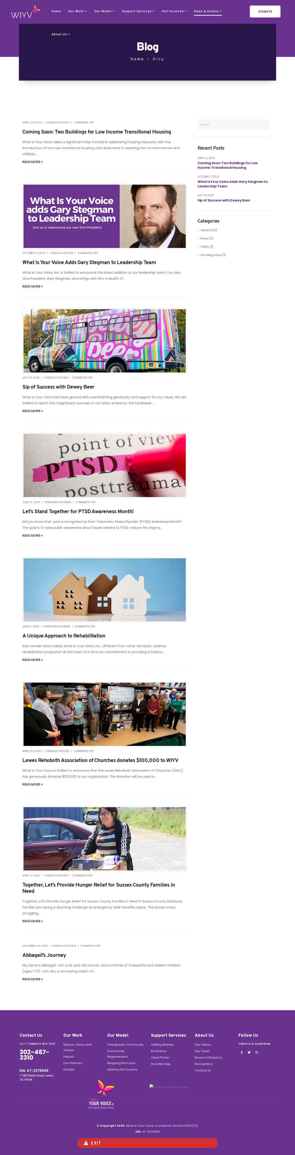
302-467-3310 (34, 1054)
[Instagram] (256, 1052)
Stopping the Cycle (121, 1063)
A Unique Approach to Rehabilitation (63, 636)
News (204, 238)
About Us (59, 34)
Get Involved (173, 11)
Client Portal (160, 1057)
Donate (68, 1069)
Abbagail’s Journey (44, 955)
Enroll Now (158, 1051)
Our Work (76, 11)
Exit (96, 1143)
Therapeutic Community (125, 1045)
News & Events (206, 11)
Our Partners (72, 1063)
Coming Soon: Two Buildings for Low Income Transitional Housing (96, 132)
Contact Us (203, 1070)
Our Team (202, 1051)
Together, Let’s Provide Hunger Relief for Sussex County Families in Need (98, 888)
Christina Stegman (57, 502)
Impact (68, 1057)
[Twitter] (249, 1052)
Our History (203, 1045)
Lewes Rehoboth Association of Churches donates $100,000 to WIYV (100, 760)
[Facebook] (242, 1052)
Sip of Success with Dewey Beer (58, 387)
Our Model (103, 11)
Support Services (136, 11)
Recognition (204, 1064)
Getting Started (162, 1045)
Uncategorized (211, 255)
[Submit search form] (263, 124)
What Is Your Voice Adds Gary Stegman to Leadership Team (89, 262)
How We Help (161, 1064)
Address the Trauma (122, 1069)
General (206, 230)
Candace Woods (57, 122)
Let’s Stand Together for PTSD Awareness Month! (78, 512)
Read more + (32, 162)
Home (56, 11)
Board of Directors (208, 1057)
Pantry (205, 247)
